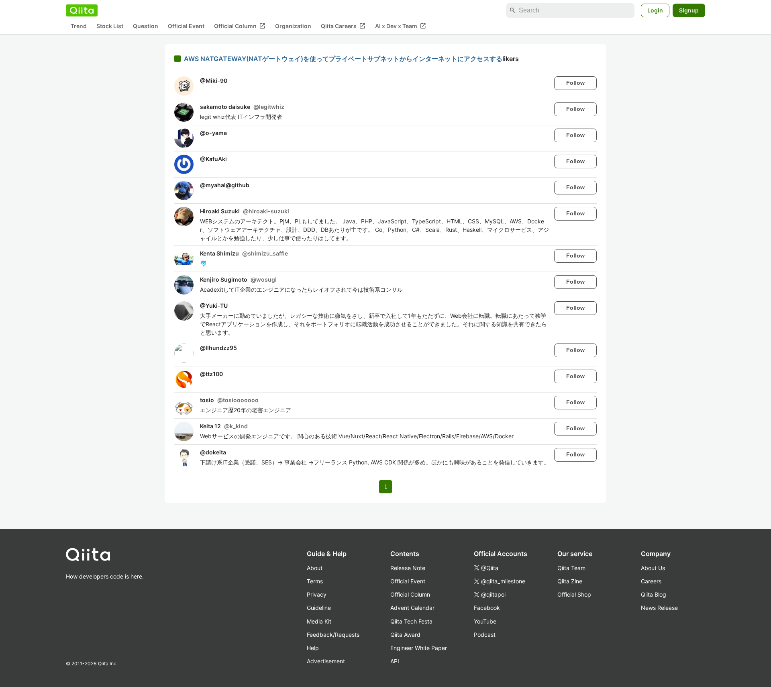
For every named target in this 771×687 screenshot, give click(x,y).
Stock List (109, 26)
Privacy (316, 594)
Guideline (319, 607)
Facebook (487, 607)
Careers (651, 581)
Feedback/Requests (333, 634)
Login (655, 10)
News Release (659, 607)
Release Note (407, 567)
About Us (653, 567)
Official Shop (574, 594)
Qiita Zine (569, 581)
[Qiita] (82, 10)
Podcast (485, 634)
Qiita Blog (653, 594)
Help (313, 647)
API (394, 661)
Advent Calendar (412, 607)
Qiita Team (571, 567)
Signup (689, 10)
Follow (575, 83)
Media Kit (319, 621)
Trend (79, 26)
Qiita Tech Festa (411, 621)
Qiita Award (405, 634)
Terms (315, 581)
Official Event (186, 26)
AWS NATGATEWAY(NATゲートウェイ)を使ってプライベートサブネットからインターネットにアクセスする (343, 59)
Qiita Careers (343, 26)
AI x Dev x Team (400, 26)
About (314, 567)
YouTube (485, 621)
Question (145, 26)
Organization (293, 26)
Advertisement (326, 661)
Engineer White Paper (418, 647)
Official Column (239, 26)
